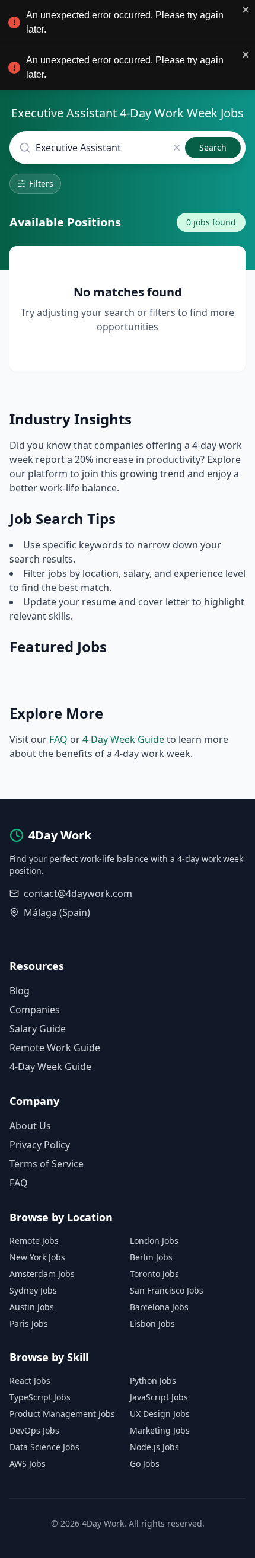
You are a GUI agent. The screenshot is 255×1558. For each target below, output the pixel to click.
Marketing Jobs (160, 1430)
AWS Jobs (27, 1463)
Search (213, 147)
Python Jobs (153, 1380)
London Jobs (154, 1240)
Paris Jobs (28, 1323)
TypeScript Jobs (40, 1397)
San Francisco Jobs (166, 1290)
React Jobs (29, 1380)
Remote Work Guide (54, 1047)
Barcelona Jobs (159, 1307)
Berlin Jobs (151, 1257)
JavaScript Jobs (159, 1397)
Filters (41, 183)
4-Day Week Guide (123, 739)
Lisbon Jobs (152, 1323)
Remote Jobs (34, 1240)
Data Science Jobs (44, 1446)
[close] (246, 9)
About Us (30, 1125)
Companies (34, 1009)
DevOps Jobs (34, 1430)
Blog (19, 990)
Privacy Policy (39, 1144)
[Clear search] (177, 148)
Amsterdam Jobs (42, 1273)
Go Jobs (145, 1463)
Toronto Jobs (154, 1273)
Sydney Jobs (33, 1290)
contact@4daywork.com (78, 893)
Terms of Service (46, 1163)
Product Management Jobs (62, 1413)
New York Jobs (37, 1257)
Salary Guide (37, 1028)
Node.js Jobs (154, 1446)
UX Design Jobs (160, 1413)
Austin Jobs (31, 1307)
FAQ (58, 739)
